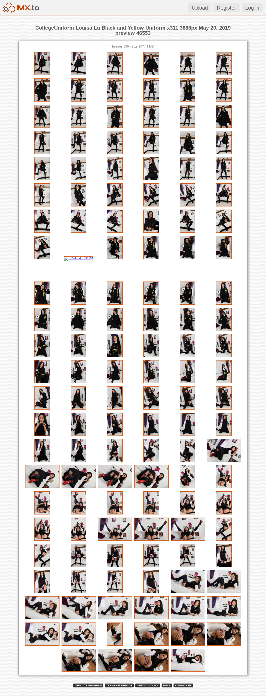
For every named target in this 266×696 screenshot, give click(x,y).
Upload (200, 8)
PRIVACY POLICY (148, 685)
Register (226, 8)
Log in (252, 8)
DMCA (167, 685)
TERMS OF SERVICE (119, 685)
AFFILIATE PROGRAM (88, 685)
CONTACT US (183, 685)
